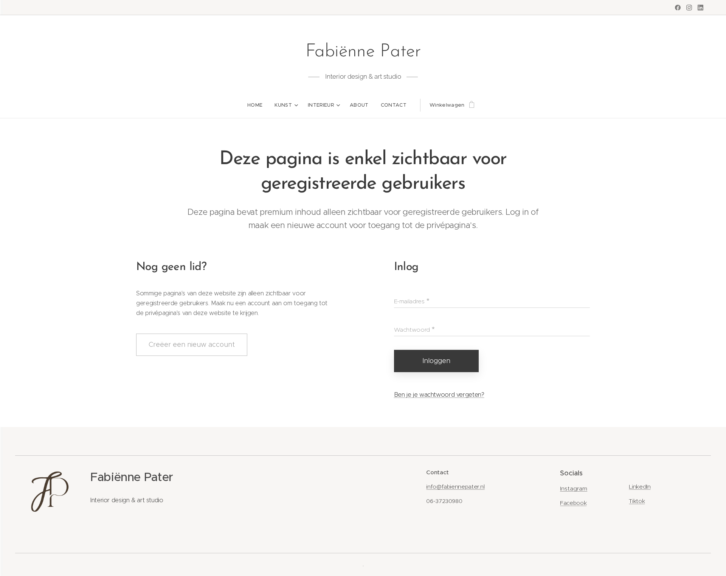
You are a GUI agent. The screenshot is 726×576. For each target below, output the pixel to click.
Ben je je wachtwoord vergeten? (439, 394)
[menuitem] (257, 105)
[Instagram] (689, 7)
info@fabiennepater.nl (455, 486)
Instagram (573, 488)
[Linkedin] (700, 7)
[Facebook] (678, 7)
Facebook (573, 502)
